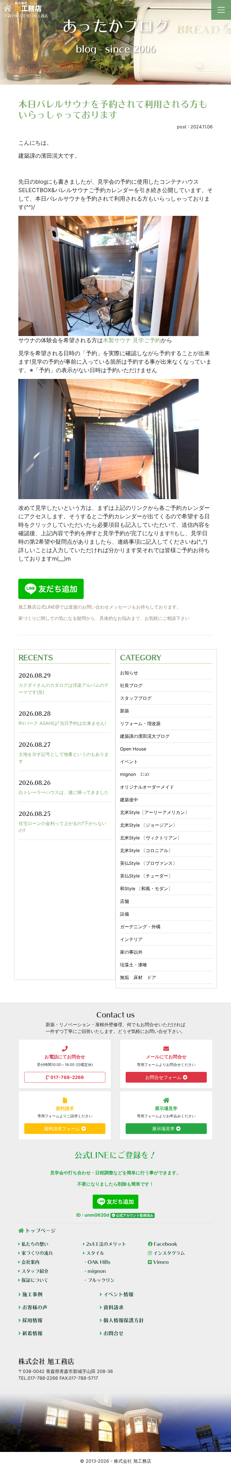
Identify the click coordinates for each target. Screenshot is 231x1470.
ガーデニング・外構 (140, 926)
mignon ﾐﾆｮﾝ (134, 774)
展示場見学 (164, 1128)
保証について (34, 1280)
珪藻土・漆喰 (133, 964)
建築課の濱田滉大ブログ (145, 736)
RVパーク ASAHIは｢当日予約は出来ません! (62, 723)
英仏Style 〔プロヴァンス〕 (148, 863)
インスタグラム (168, 1253)
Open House (133, 749)
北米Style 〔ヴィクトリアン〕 (151, 838)
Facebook (164, 1244)
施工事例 (32, 1294)
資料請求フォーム (62, 1128)
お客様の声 (34, 1307)
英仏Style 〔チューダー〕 (146, 876)
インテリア (131, 939)
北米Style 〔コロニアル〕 (146, 850)
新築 (124, 711)
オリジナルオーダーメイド (147, 787)
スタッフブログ (136, 698)
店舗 (124, 901)
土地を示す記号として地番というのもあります (64, 757)
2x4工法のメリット (105, 1244)
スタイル (94, 1253)
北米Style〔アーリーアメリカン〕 (154, 812)
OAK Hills (96, 1262)
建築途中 (129, 799)
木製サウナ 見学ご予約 (132, 340)
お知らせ (129, 672)
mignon (94, 1271)
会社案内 (29, 1262)
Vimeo (160, 1262)
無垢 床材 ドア (138, 977)
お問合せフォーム (164, 1077)
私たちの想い (34, 1244)
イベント (129, 761)
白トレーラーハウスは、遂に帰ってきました (64, 792)
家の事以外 (131, 952)
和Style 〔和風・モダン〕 (146, 888)
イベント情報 (118, 1294)
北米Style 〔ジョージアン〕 (148, 825)
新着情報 (32, 1333)
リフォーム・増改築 (140, 723)
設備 (124, 914)
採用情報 (32, 1320)
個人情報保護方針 (123, 1320)
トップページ (40, 1230)
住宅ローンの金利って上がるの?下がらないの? (62, 826)
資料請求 (113, 1307)
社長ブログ (131, 685)
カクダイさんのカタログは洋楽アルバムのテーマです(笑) (64, 688)
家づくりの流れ (36, 1253)
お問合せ (113, 1333)
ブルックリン (99, 1280)
